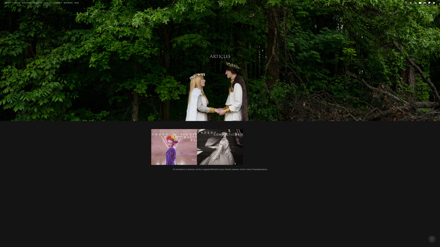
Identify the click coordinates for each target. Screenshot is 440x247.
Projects (37, 2)
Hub (76, 2)
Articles (47, 2)
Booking (68, 2)
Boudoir (26, 2)
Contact (57, 2)
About (7, 2)
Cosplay (16, 2)
